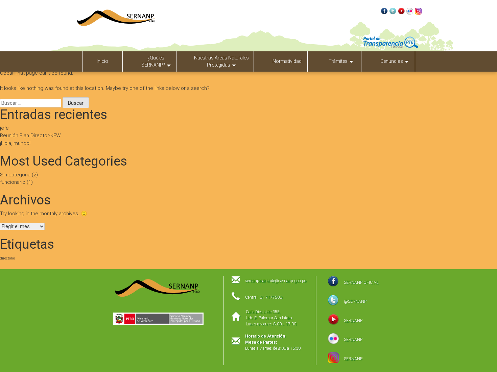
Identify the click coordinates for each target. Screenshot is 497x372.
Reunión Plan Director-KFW (30, 135)
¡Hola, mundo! (15, 143)
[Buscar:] (31, 103)
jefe (4, 128)
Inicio (102, 61)
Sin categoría (15, 175)
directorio (7, 258)
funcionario (12, 182)
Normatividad (287, 61)
